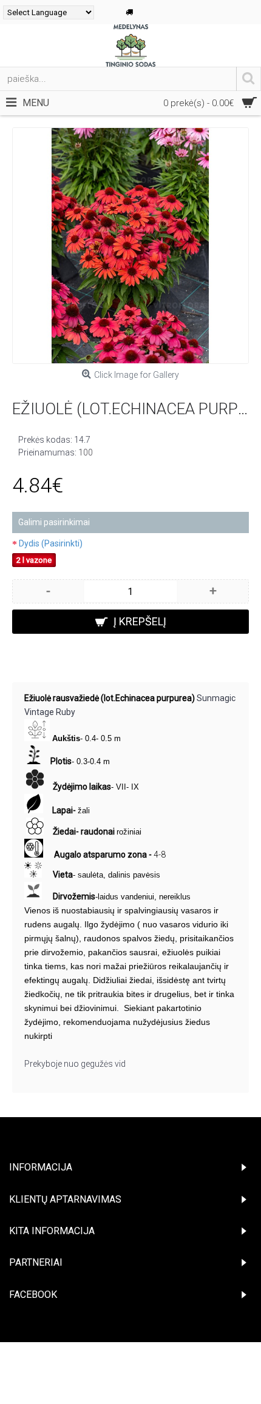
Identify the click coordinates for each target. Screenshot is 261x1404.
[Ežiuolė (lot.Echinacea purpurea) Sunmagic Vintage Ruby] (130, 245)
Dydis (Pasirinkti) (51, 543)
